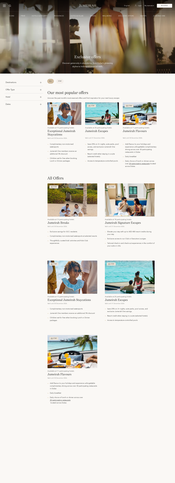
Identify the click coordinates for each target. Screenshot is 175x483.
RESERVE (164, 5)
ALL (50, 81)
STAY (60, 81)
